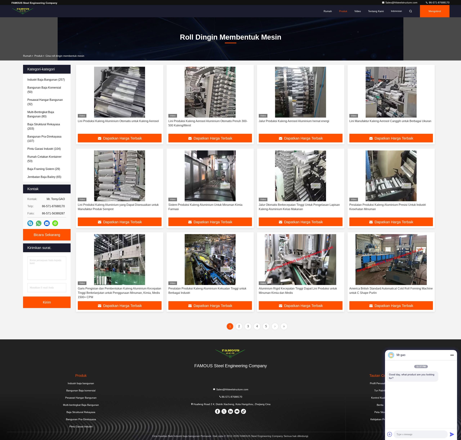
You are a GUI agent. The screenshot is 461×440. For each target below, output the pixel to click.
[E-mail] (46, 223)
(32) (45, 102)
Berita (380, 404)
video (357, 11)
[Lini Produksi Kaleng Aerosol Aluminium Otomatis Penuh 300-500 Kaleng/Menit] (210, 92)
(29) (43, 168)
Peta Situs (380, 412)
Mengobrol (435, 11)
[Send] (452, 434)
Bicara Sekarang (47, 235)
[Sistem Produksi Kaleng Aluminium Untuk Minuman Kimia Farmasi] (210, 175)
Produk (343, 11)
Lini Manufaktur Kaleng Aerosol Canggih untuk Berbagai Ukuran (390, 121)
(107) (44, 138)
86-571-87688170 (438, 2)
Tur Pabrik (380, 390)
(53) (44, 159)
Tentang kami (376, 11)
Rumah (328, 11)
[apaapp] (38, 223)
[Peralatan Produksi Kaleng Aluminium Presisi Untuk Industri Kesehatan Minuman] (391, 175)
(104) (44, 148)
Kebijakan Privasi (380, 419)
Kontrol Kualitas (380, 397)
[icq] (55, 223)
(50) (44, 89)
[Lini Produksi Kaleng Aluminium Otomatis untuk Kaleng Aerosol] (120, 92)
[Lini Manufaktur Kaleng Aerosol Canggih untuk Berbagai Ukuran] (391, 92)
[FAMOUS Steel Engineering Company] (23, 11)
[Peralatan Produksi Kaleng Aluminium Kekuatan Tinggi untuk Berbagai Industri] (210, 259)
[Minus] (452, 355)
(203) (43, 126)
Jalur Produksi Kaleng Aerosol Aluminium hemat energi (294, 121)
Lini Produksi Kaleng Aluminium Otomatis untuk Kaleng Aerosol (118, 121)
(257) (46, 79)
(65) (44, 176)
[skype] (30, 223)
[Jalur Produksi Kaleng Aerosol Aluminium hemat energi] (301, 92)
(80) (40, 114)
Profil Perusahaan (380, 383)
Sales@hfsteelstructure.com (401, 2)
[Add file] (389, 434)
